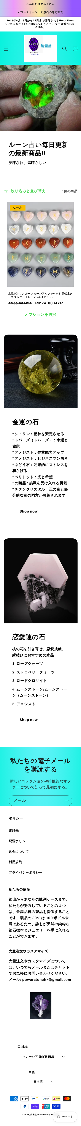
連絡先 (14, 830)
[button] (6, 49)
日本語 (38, 1081)
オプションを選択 (40, 314)
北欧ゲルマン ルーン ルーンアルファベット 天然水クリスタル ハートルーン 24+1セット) (40, 295)
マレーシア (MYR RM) (38, 1056)
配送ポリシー (19, 841)
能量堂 (33, 1114)
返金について (19, 851)
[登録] (67, 801)
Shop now (28, 511)
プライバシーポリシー (26, 872)
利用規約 (15, 862)
